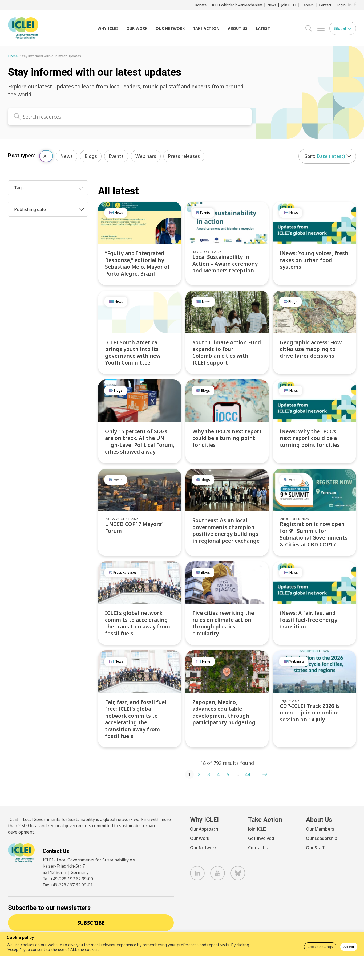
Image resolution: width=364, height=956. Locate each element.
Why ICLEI (108, 28)
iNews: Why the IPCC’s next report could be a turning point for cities (310, 438)
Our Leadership (321, 838)
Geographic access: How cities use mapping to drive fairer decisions (311, 349)
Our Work (136, 28)
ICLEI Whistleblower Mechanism (237, 4)
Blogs (90, 156)
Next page (264, 774)
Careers (308, 4)
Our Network (170, 28)
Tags (19, 188)
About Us (238, 28)
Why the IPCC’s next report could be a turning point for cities (227, 438)
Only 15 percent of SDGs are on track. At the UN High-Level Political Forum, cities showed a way (139, 441)
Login (341, 4)
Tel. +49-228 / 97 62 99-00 (68, 879)
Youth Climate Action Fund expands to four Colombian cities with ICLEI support (226, 352)
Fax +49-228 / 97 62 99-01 (68, 885)
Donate (201, 4)
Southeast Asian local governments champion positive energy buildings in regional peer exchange (226, 530)
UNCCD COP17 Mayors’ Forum (134, 527)
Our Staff (315, 848)
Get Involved (261, 838)
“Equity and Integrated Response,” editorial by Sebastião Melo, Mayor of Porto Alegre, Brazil (137, 263)
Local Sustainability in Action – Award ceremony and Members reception (225, 263)
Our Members (320, 829)
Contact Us (259, 848)
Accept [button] (348, 946)
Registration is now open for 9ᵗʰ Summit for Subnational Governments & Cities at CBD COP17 (313, 534)
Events (116, 156)
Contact (325, 4)
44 (247, 774)
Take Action (206, 28)
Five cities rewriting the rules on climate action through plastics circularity (223, 623)
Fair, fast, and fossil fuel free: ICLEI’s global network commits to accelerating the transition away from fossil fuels (135, 719)
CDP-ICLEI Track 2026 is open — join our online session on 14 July (310, 712)
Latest (263, 28)
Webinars (145, 156)
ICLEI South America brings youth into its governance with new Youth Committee (132, 352)
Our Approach (204, 829)
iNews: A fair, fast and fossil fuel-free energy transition (308, 619)
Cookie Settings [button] (320, 946)
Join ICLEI (288, 4)
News (272, 4)
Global (340, 28)
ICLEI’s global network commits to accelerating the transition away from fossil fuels (137, 623)
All (46, 156)
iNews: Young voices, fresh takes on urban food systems (314, 260)
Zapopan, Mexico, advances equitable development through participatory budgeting (223, 712)
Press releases (184, 156)
